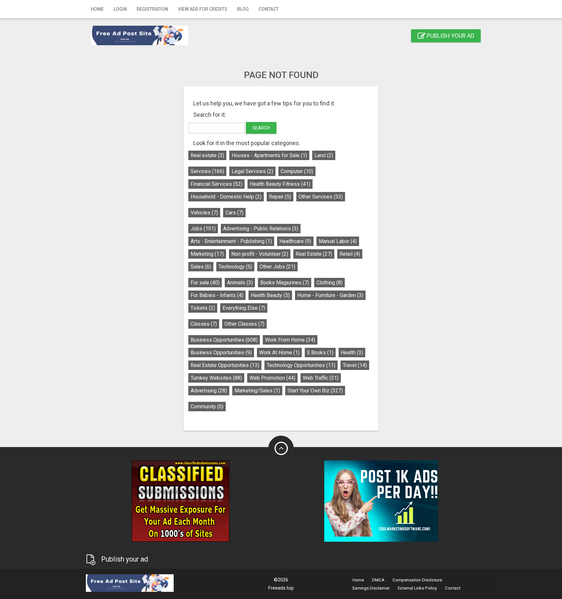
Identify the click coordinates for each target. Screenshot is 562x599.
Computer (297, 171)
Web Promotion (272, 378)
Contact (269, 9)
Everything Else (243, 308)
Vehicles (204, 213)
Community (207, 406)
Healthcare (295, 241)
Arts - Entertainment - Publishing (231, 241)
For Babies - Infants (217, 295)
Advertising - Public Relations (260, 228)
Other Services (321, 197)
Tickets (203, 308)
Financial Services (216, 184)
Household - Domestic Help (226, 197)
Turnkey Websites (216, 378)
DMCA (378, 580)
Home (97, 9)
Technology (235, 267)
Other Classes (244, 324)
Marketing (207, 254)
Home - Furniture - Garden (330, 295)
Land (323, 155)
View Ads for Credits (202, 9)
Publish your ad (449, 35)
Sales (201, 267)
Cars (234, 213)
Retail (350, 254)
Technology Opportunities (301, 365)
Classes (204, 324)
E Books (320, 352)
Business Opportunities (224, 340)
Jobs (203, 228)
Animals (240, 282)
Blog (243, 9)
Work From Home (290, 340)
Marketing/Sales (257, 391)
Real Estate (314, 254)
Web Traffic (321, 378)
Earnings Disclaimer (371, 588)
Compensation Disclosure (417, 580)
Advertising (209, 391)
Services (207, 171)
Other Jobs (277, 267)
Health (352, 352)
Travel (355, 365)
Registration (152, 9)
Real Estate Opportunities (225, 365)
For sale (205, 282)
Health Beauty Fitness (280, 184)
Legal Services (252, 171)
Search (261, 127)
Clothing (329, 282)
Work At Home (279, 352)
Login (120, 9)
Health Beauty (270, 295)
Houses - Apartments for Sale (269, 155)
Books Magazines (284, 282)
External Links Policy (417, 588)
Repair (280, 197)
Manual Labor (338, 241)
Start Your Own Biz (315, 391)
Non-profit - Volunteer (259, 254)
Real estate (207, 155)
